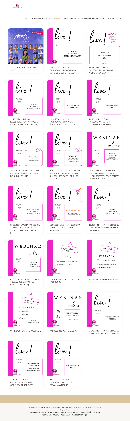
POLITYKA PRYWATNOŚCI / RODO (85, 412)
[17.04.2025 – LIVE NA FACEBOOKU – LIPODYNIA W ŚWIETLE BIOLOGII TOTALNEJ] (65, 46)
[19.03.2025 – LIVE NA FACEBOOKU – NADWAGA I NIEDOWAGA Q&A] (104, 46)
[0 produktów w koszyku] (120, 18)
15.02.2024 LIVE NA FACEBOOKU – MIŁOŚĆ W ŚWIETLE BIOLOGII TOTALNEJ (104, 227)
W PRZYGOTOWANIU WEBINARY (104, 279)
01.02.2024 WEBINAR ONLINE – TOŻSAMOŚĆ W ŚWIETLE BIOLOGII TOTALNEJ (24, 282)
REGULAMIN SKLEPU (50, 415)
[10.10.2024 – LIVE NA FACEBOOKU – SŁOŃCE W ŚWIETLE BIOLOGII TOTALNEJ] (65, 97)
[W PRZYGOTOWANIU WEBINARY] (104, 258)
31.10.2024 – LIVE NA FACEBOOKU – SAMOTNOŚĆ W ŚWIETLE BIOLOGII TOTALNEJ (24, 122)
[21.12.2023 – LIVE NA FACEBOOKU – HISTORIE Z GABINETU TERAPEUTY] (25, 358)
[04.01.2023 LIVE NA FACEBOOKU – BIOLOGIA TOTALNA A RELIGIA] (104, 309)
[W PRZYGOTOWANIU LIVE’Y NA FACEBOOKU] (65, 258)
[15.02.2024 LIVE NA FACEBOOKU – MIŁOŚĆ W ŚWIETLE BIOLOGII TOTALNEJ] (104, 203)
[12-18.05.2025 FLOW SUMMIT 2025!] (25, 46)
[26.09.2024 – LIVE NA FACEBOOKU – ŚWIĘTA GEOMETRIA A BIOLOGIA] (104, 97)
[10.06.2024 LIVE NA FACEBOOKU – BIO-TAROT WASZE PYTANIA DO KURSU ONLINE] (25, 149)
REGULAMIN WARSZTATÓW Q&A (74, 415)
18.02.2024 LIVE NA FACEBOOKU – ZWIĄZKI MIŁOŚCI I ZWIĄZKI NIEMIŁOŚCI (65, 227)
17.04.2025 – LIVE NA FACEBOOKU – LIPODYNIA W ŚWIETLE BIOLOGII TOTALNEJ (63, 70)
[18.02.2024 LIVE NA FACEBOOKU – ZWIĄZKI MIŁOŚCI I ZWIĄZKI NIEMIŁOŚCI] (65, 203)
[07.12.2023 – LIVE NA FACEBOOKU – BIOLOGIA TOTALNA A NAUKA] (65, 358)
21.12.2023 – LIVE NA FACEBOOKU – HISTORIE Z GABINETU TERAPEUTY (22, 382)
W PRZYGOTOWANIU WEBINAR (64, 331)
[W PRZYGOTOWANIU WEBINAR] (65, 309)
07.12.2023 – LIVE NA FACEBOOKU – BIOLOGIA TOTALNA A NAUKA (61, 382)
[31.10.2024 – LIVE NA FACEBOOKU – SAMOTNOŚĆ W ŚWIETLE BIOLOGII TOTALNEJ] (25, 97)
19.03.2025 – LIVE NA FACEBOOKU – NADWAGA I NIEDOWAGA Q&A (101, 70)
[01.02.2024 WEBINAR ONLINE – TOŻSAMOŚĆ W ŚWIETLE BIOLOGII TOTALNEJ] (25, 258)
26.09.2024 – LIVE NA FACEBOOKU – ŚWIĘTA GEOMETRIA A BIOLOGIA (100, 122)
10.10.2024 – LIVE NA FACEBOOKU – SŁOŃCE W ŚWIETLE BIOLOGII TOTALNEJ (63, 122)
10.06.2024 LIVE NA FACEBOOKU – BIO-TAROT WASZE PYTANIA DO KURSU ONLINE (25, 173)
